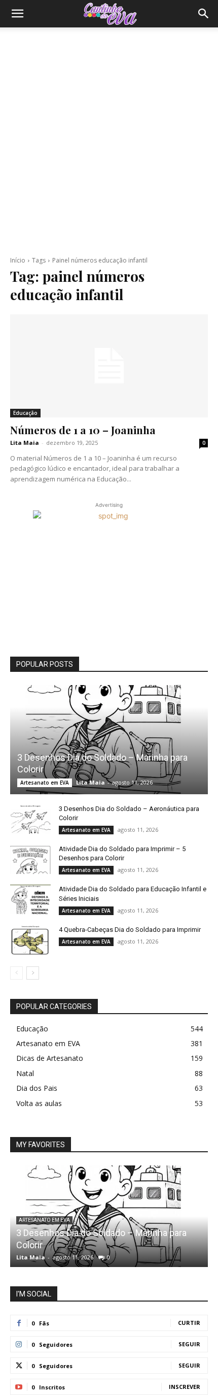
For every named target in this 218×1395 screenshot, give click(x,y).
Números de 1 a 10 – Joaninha (83, 430)
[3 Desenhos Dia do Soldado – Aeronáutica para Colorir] (30, 818)
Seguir (189, 1344)
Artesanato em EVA (44, 782)
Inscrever (184, 1386)
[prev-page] (16, 973)
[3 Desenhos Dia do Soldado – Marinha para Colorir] (109, 739)
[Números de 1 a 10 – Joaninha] (109, 365)
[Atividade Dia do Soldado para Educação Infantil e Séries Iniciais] (30, 899)
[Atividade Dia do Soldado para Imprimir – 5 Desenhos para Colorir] (30, 859)
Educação (25, 412)
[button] (17, 13)
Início (17, 260)
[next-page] (32, 973)
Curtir (189, 1322)
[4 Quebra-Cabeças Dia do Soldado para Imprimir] (30, 939)
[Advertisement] (109, 142)
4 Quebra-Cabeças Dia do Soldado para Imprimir (130, 929)
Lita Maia (24, 442)
